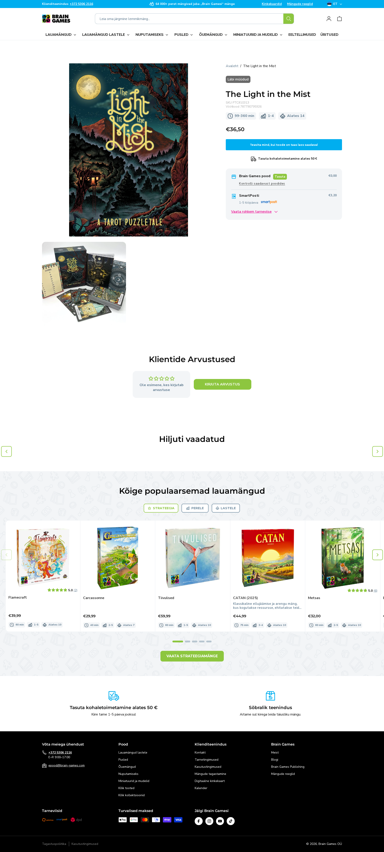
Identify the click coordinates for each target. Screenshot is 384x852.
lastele (228, 508)
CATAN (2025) (245, 598)
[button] (62, 34)
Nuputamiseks (128, 774)
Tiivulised (166, 598)
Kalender (201, 788)
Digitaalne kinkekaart (210, 781)
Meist (275, 752)
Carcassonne (93, 598)
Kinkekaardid (272, 4)
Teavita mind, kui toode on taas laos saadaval (284, 144)
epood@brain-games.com (66, 765)
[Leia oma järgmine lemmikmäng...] (288, 19)
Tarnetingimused (206, 760)
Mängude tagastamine (210, 774)
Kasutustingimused (208, 767)
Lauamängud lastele (132, 752)
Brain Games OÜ (330, 844)
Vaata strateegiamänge (192, 656)
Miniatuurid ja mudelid (133, 781)
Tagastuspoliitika (54, 844)
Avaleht (232, 66)
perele (197, 508)
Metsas (314, 598)
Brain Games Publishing (287, 767)
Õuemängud (127, 767)
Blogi (274, 760)
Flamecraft (17, 597)
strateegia (163, 508)
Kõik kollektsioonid (131, 795)
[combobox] (194, 19)
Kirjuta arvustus (222, 384)
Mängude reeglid (300, 4)
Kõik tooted (126, 788)
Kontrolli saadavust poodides (262, 184)
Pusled (123, 760)
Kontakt (200, 752)
